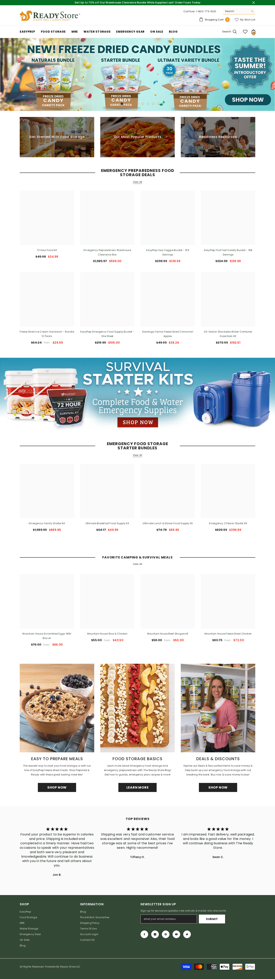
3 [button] (127, 103)
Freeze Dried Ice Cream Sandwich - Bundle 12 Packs (47, 334)
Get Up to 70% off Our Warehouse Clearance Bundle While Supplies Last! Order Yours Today (137, 2)
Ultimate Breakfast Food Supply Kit (107, 523)
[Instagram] (155, 934)
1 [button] (116, 103)
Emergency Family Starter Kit (47, 523)
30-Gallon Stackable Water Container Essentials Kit (228, 334)
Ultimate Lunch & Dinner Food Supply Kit (168, 523)
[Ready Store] (137, 394)
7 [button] (148, 103)
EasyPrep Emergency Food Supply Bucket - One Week (107, 334)
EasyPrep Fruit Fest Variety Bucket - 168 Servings (228, 252)
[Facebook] (144, 934)
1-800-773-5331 (206, 11)
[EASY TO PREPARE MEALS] (57, 708)
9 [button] (158, 103)
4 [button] (132, 103)
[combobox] (236, 11)
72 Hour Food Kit (47, 250)
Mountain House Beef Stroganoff (167, 633)
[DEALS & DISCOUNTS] (218, 708)
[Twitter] (187, 934)
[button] (3, 74)
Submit (212, 919)
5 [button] (137, 103)
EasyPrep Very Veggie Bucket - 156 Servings (167, 252)
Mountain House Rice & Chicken (107, 633)
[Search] (239, 11)
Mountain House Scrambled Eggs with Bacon (46, 636)
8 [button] (153, 103)
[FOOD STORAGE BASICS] (137, 708)
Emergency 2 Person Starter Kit (228, 523)
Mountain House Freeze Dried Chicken (228, 633)
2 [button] (122, 103)
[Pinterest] (166, 934)
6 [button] (143, 103)
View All (137, 182)
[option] (137, 74)
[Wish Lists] (245, 31)
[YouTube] (176, 934)
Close (253, 2)
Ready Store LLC (70, 966)
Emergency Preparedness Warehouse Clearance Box (107, 252)
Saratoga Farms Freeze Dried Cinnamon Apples (167, 334)
